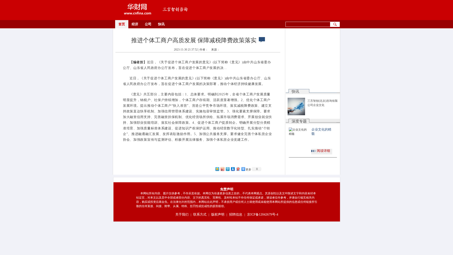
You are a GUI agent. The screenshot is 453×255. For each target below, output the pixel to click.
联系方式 (199, 214)
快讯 (161, 24)
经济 (135, 24)
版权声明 (217, 214)
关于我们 (182, 214)
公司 (148, 24)
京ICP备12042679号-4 (262, 214)
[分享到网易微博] (237, 169)
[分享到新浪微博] (222, 169)
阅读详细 (323, 151)
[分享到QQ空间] (217, 169)
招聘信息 (235, 214)
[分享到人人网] (232, 169)
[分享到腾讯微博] (227, 169)
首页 (121, 24)
